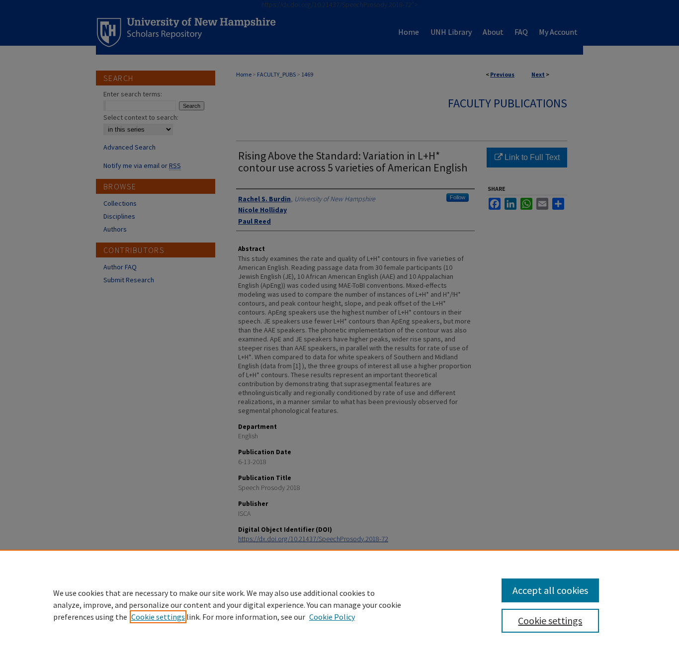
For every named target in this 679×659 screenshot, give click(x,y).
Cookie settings (158, 617)
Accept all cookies (550, 590)
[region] (339, 604)
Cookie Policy (332, 617)
